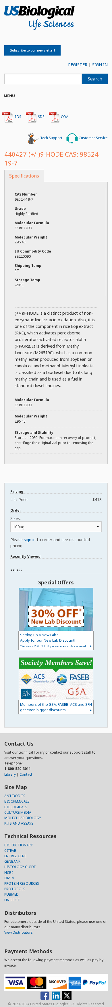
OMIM (9, 878)
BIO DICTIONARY (18, 845)
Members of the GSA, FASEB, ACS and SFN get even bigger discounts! (56, 707)
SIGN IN (100, 64)
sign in (30, 539)
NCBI (8, 872)
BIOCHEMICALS (17, 801)
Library (10, 774)
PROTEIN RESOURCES (21, 883)
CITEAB (10, 850)
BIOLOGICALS (15, 807)
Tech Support (50, 137)
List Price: (56, 499)
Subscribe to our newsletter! (32, 50)
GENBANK (12, 861)
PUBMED (11, 894)
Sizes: (15, 518)
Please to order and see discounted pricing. (50, 542)
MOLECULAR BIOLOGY (22, 817)
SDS (41, 116)
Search (95, 79)
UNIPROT (12, 900)
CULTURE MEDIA (17, 812)
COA (64, 116)
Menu (9, 95)
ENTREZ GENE (15, 856)
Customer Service (93, 137)
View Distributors (18, 932)
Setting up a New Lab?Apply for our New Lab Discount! (53, 640)
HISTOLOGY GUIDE (20, 866)
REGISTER (77, 64)
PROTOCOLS (14, 888)
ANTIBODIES (14, 795)
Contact (26, 774)
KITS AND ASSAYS (18, 823)
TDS (17, 116)
